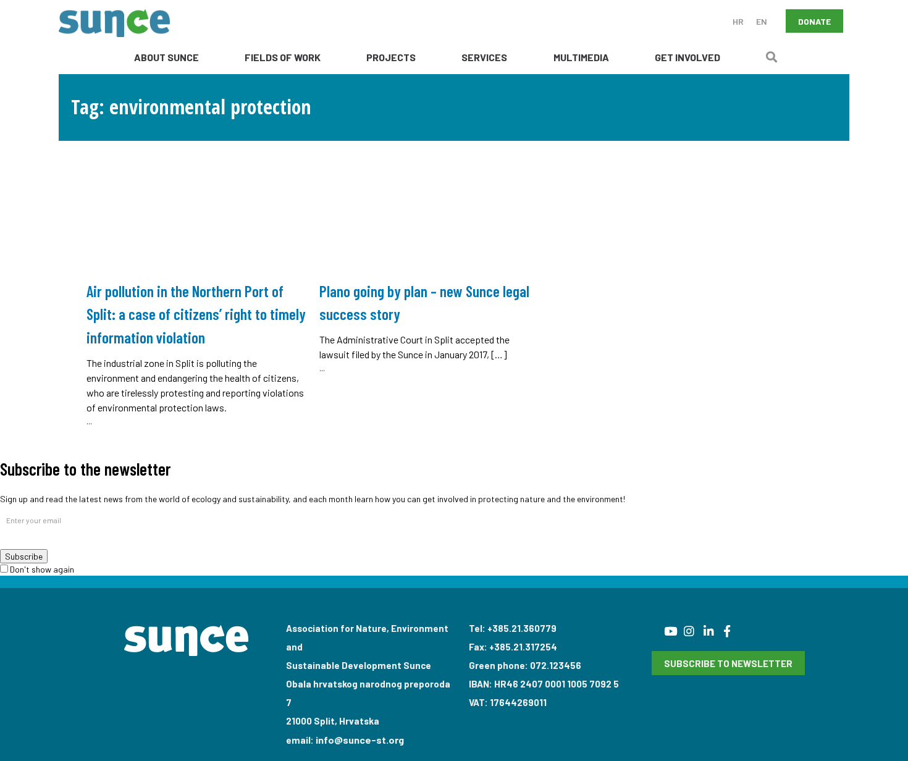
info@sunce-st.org (360, 740)
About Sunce (166, 57)
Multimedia (581, 57)
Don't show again (41, 569)
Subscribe (24, 556)
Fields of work (283, 57)
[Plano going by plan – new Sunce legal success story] (429, 260)
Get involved (687, 57)
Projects (391, 57)
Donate (814, 21)
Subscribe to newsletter (728, 663)
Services (484, 57)
